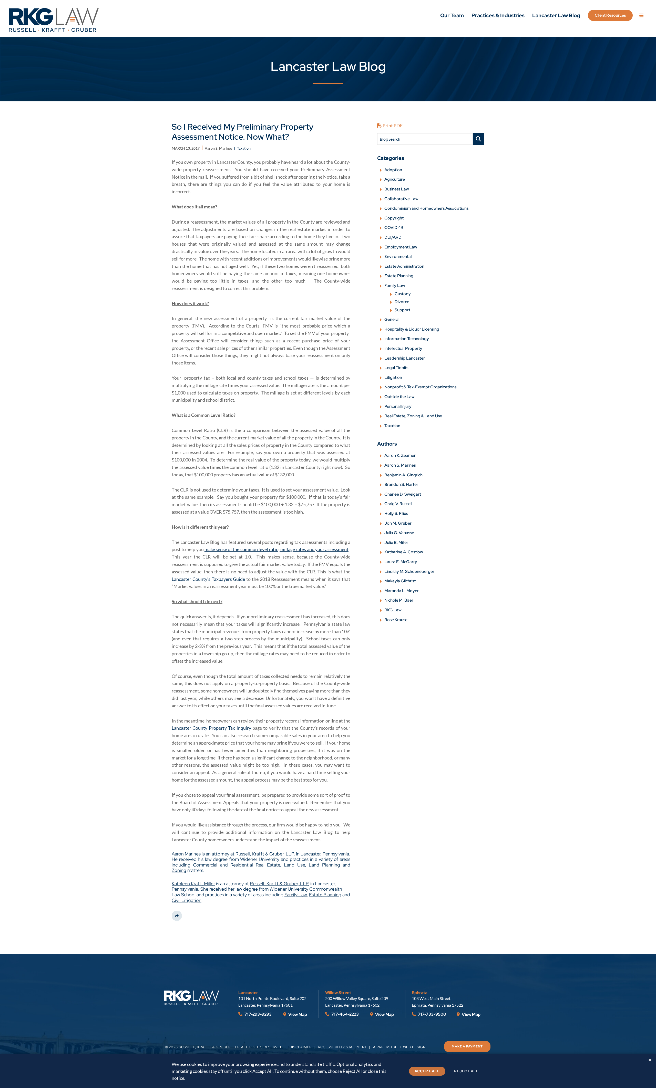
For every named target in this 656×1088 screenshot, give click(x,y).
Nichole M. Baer (398, 600)
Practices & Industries (498, 15)
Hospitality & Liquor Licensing (411, 329)
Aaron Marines (186, 854)
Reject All (466, 1071)
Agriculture (394, 179)
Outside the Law (399, 396)
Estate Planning (325, 895)
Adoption (393, 169)
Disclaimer (301, 1047)
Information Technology (406, 338)
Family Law (295, 895)
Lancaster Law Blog (556, 15)
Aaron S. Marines (400, 465)
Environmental (398, 256)
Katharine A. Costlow (403, 552)
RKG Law (393, 610)
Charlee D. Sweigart (402, 494)
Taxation (392, 425)
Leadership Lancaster (404, 358)
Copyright (394, 218)
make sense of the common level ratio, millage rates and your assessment (276, 549)
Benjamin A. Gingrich (403, 475)
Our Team (452, 15)
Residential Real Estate (255, 865)
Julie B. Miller (396, 542)
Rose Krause (395, 619)
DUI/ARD (393, 237)
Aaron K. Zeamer (400, 455)
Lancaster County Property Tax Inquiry (211, 728)
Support (402, 310)
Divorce (402, 301)
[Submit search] (478, 139)
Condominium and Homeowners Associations (426, 208)
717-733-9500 (431, 1014)
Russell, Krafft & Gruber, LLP (264, 854)
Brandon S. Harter (401, 484)
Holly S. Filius (396, 513)
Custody (403, 293)
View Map (297, 1014)
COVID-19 (393, 227)
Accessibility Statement (342, 1047)
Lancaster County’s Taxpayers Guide (208, 579)
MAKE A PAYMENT (467, 1046)
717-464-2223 (345, 1014)
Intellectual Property (403, 348)
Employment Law (400, 247)
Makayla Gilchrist (400, 581)
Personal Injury (398, 406)
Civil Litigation (186, 900)
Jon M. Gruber (398, 523)
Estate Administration (404, 266)
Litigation (393, 377)
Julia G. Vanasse (399, 532)
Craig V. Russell (398, 503)
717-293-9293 (258, 1014)
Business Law (396, 189)
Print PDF (392, 125)
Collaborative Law (401, 198)
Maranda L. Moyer (401, 590)
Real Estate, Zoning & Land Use (413, 416)
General (391, 319)
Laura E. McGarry (400, 561)
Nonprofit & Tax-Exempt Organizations (420, 387)
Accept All (427, 1071)
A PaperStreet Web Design (399, 1047)
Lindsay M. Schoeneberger (409, 571)
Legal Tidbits (396, 367)
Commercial (205, 865)
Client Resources (610, 15)
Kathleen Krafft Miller (193, 884)
